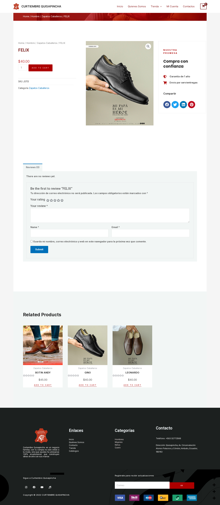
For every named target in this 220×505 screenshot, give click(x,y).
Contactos (189, 6)
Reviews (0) (32, 167)
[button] (167, 104)
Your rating (37, 199)
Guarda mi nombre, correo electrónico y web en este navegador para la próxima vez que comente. (89, 241)
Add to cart (40, 68)
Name (34, 227)
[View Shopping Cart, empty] (203, 6)
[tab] (32, 167)
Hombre (35, 16)
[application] (160, 6)
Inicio (120, 6)
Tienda (155, 6)
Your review (39, 206)
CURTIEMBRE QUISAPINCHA (41, 6)
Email (116, 227)
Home (26, 16)
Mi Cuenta (172, 6)
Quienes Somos (137, 6)
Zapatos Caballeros (52, 16)
